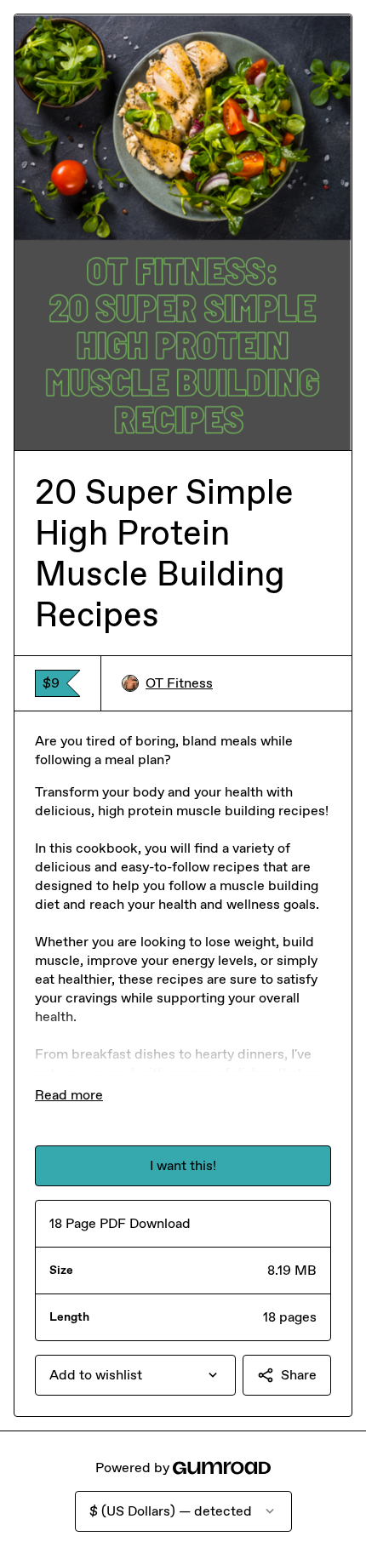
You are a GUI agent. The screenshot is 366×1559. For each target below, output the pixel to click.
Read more (69, 1095)
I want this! (183, 1165)
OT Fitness (179, 683)
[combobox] (135, 1375)
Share (299, 1375)
